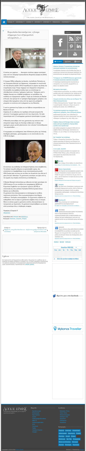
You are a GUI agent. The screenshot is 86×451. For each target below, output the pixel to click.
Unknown (16, 216)
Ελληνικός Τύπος (65, 411)
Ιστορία (68, 436)
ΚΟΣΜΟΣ (28, 22)
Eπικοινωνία (35, 413)
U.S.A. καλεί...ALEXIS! (59, 149)
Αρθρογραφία (63, 433)
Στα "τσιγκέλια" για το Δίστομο (61, 137)
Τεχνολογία (76, 445)
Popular (67, 242)
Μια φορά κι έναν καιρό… (60, 89)
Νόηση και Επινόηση (65, 442)
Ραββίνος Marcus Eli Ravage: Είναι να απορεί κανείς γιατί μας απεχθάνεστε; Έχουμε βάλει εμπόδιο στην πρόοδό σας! (66, 124)
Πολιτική (61, 445)
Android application (37, 422)
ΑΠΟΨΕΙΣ (37, 22)
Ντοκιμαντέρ (76, 439)
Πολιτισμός (68, 445)
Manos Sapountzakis (65, 169)
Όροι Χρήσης (36, 415)
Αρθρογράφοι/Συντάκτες (39, 418)
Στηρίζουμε (63, 422)
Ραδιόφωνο (63, 420)
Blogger (82, 449)
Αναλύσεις (13, 218)
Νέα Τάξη (69, 439)
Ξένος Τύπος (63, 413)
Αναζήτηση (83, 32)
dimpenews (6, 213)
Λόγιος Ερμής (19, 449)
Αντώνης (61, 184)
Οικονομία (75, 442)
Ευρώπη (19, 218)
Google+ (34, 432)
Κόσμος (24, 218)
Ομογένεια (63, 418)
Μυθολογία (62, 439)
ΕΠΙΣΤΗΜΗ (46, 22)
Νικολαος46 (62, 200)
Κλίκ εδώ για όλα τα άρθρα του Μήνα (67, 259)
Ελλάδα (78, 433)
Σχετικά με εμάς (36, 411)
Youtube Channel (37, 430)
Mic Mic (61, 161)
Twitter (34, 428)
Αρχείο (78, 61)
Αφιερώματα (71, 433)
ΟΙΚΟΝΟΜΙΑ (19, 22)
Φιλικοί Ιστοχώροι (65, 415)
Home (4, 22)
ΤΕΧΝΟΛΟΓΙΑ (56, 22)
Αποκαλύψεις (76, 430)
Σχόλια (68, 61)
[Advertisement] (38, 244)
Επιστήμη (61, 436)
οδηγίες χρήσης (29, 264)
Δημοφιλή (59, 61)
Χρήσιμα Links (64, 416)
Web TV (34, 420)
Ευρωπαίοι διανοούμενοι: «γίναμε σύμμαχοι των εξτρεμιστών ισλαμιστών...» (24, 35)
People (56, 242)
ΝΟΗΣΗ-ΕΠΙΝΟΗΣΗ (8, 27)
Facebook (35, 426)
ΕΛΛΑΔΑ (10, 22)
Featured (61, 430)
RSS (33, 424)
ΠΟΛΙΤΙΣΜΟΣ (65, 22)
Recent (62, 242)
